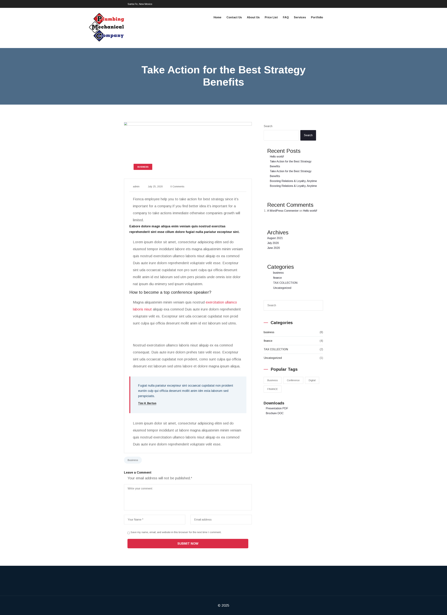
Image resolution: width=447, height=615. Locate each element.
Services (300, 17)
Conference (293, 380)
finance (277, 277)
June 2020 (273, 247)
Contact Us (234, 17)
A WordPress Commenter (283, 210)
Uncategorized (282, 287)
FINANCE (272, 389)
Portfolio (317, 17)
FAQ (286, 17)
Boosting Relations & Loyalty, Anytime (293, 181)
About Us (253, 17)
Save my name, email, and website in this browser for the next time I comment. (176, 532)
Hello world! (277, 156)
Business (133, 460)
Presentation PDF (277, 408)
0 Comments (177, 186)
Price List (271, 17)
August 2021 (275, 238)
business (278, 272)
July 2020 (273, 242)
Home (217, 17)
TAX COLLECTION (285, 282)
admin (136, 186)
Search (268, 126)
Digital (312, 380)
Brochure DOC (275, 413)
